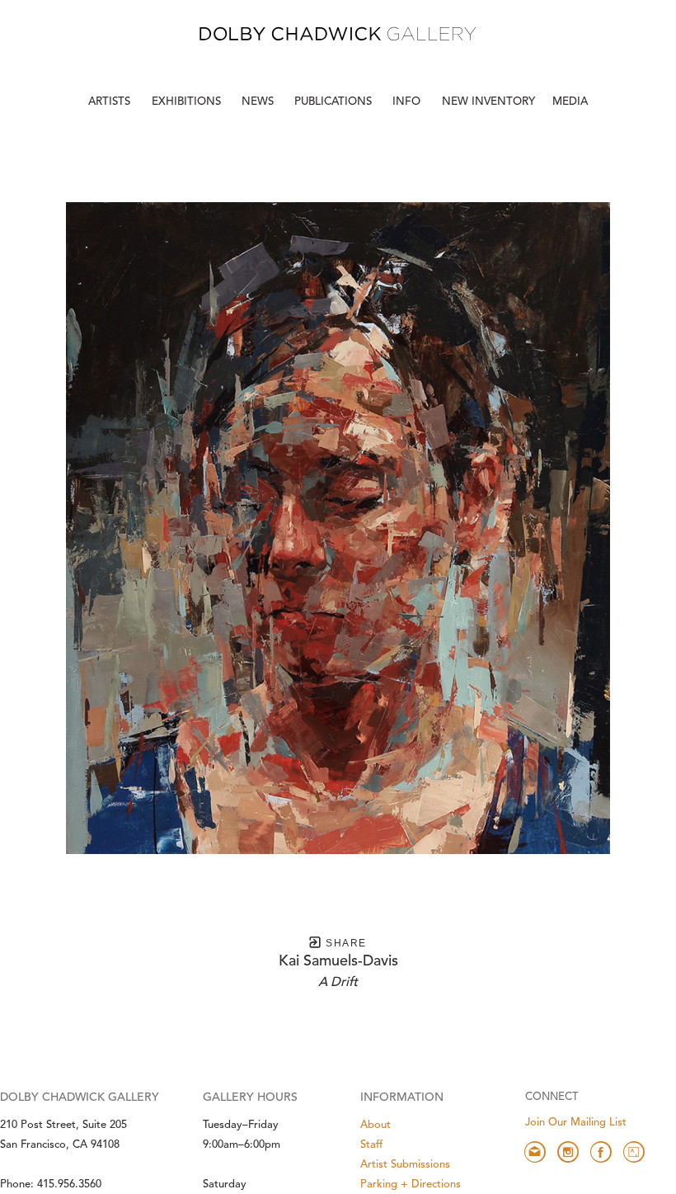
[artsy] (634, 1152)
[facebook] (601, 1152)
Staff (371, 1145)
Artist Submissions (405, 1164)
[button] (408, 102)
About (375, 1125)
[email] (535, 1152)
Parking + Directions (410, 1184)
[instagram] (568, 1152)
